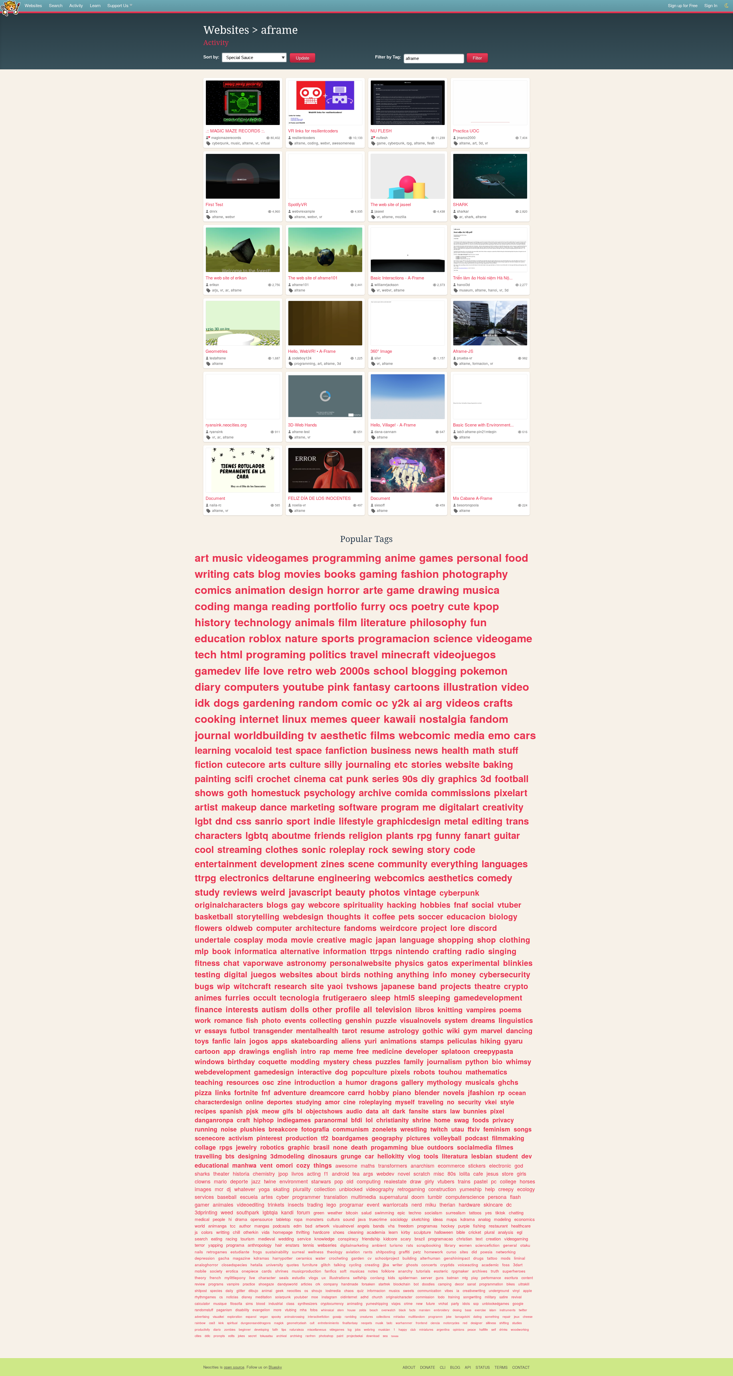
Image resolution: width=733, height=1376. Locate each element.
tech (206, 654)
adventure (290, 1092)
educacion (466, 916)
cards (267, 1271)
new (419, 1303)
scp (476, 1303)
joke (449, 1316)
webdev (385, 1173)
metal (456, 820)
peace (472, 1329)
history (213, 622)
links (223, 1092)
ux (324, 1277)
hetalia (257, 1264)
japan (386, 939)
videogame (504, 638)
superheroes (514, 1271)
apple (527, 1290)
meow (270, 1111)
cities (198, 1336)
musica (481, 589)
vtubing (290, 1309)
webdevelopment (223, 1071)
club (413, 1329)
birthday (241, 1061)
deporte (239, 1181)
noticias (232, 1296)
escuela (249, 1196)
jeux (516, 1316)
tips (283, 1329)
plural (489, 1232)
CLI (443, 1367)
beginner (245, 1329)
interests (242, 1009)
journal (212, 735)
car (369, 1156)
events (295, 1020)
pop (338, 1181)
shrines (281, 1271)
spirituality (363, 904)
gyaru (513, 1041)
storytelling (258, 916)
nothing (378, 974)
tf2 (324, 1138)
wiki (453, 1030)
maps (451, 1219)
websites (296, 974)
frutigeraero (345, 997)
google (518, 1303)
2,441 (358, 285)
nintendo (412, 951)
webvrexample (303, 211)
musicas (357, 1271)
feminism (496, 1129)
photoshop (326, 1336)
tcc (233, 1226)
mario (220, 1181)
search (201, 1239)
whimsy (518, 1061)
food (516, 557)
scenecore (210, 1138)
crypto (516, 985)
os (306, 1290)
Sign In (710, 5)
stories (426, 764)
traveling (431, 1101)
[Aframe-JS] (490, 323)
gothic (432, 1030)
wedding (286, 1239)
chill (236, 1232)
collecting (326, 1020)
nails (199, 1251)
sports (337, 638)
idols (466, 1303)
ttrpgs (381, 951)
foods (480, 1119)
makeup (239, 806)
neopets (366, 1323)
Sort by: (211, 56)
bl (299, 1111)
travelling (208, 1156)
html (231, 654)
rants (368, 1251)
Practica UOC (466, 131)
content (527, 1277)
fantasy (372, 686)
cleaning (355, 1232)
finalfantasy (350, 1323)
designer (476, 1323)
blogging (434, 670)
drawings (254, 1051)
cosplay (248, 939)
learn (393, 1232)
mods (506, 1258)
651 (359, 432)
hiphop (263, 1119)
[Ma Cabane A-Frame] (490, 470)
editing (487, 820)
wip (223, 985)
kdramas (261, 1258)
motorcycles (451, 1323)
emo (499, 735)
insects (296, 1204)
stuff (508, 750)
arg (433, 702)
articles (306, 1283)
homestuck (275, 792)
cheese (528, 1316)
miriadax (399, 1316)
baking (498, 764)
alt (385, 1111)
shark (469, 216)
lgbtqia (270, 1212)
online (254, 1101)
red (465, 1323)
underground (499, 1290)
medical (202, 1219)
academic (490, 1264)
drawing (438, 589)
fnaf (461, 904)
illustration (470, 686)
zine (284, 1082)
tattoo (492, 1258)
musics (394, 1290)
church (377, 1296)
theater (221, 1173)
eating (216, 1239)
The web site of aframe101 (313, 278)
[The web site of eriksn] (243, 249)
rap (325, 1051)
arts (277, 764)
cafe (478, 1173)
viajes (396, 1303)
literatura (455, 1156)
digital (235, 974)
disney (247, 1296)
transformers (392, 1165)
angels (363, 1226)
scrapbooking (429, 1245)
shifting (504, 1323)
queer (365, 718)
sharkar (463, 211)
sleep (381, 997)
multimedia (363, 1196)
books (340, 573)
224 (524, 505)
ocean (517, 1092)
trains (464, 1181)
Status (483, 1367)
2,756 (276, 285)
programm (435, 1316)
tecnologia (299, 997)
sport (298, 820)
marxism (424, 1310)
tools (431, 1156)
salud (366, 1212)
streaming (239, 849)
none (340, 1147)
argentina (443, 1329)
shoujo (317, 1290)
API (468, 1367)
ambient (379, 1245)
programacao (440, 1239)
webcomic (424, 735)
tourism (248, 1239)
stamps (432, 1041)
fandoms (360, 927)
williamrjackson (387, 284)
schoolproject (387, 1258)
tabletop (283, 1219)
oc (382, 702)
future (430, 1303)
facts (412, 1310)
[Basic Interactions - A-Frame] (408, 249)
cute (459, 606)
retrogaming (411, 1189)
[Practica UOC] (490, 102)
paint (340, 1336)
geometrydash (296, 1323)
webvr (325, 142)
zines (332, 863)
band (427, 985)
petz (417, 1251)
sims (249, 1303)
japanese (398, 985)
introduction (314, 1082)
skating (281, 1189)
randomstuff (204, 1309)
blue (417, 1147)
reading (290, 606)
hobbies (435, 904)
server (426, 1277)
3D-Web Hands (302, 425)
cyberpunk (220, 142)
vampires (481, 1009)
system (456, 1020)
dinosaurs (322, 1156)
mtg (465, 1277)
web (326, 670)
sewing (407, 849)
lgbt (203, 820)
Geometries (217, 351)
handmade (349, 1283)
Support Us (118, 5)
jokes (241, 1336)
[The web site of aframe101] (325, 249)
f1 (326, 1173)
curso (451, 1251)
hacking (402, 904)
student (507, 1156)
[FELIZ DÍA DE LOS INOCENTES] (325, 470)
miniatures (426, 1329)
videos (463, 702)
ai (417, 702)
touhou (450, 1071)
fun (478, 622)
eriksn (214, 284)
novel (404, 1173)
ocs (398, 606)
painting (213, 778)
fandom (489, 718)
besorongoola (468, 504)
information (344, 951)
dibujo (253, 1290)
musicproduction (306, 1271)
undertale (212, 939)
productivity (202, 1329)
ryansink (216, 431)
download (372, 1336)
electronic (500, 1165)
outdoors (440, 1147)
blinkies (518, 962)
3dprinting (206, 1212)
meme (343, 1051)
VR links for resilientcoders (313, 131)
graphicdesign (409, 820)
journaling (368, 764)
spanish (231, 1111)
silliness (491, 1323)
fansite (419, 1111)
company (331, 1283)
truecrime (378, 1219)
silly (333, 764)
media (469, 735)
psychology (329, 792)
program (400, 806)
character (267, 1277)
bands (379, 1226)
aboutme (291, 835)
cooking (215, 718)
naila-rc (215, 504)
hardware (469, 1204)
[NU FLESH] (408, 102)
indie (324, 820)
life (252, 670)
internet (259, 718)
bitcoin (352, 1212)
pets (407, 916)
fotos (314, 1309)
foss (506, 1264)
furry (373, 606)
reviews (240, 892)
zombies (229, 1329)
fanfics (330, 1271)
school (390, 670)
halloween (443, 1232)
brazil (420, 1239)
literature (383, 622)
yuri (370, 1041)
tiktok (500, 1212)
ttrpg (205, 877)
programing (276, 654)
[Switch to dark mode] (727, 5)
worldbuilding (269, 735)
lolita (464, 1173)
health (455, 750)
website (462, 764)
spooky (276, 1316)
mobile (200, 1271)
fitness (207, 962)
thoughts (344, 916)
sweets (408, 1290)
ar (460, 216)
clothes (281, 849)
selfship (360, 1277)
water (321, 1258)
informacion (376, 1290)
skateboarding (314, 1041)
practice (249, 1283)
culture (305, 764)
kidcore (390, 1239)
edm (297, 1226)
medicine (387, 1051)
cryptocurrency (332, 1303)
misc (439, 1173)
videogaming (516, 1239)
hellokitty (390, 1156)
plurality (302, 1189)
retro (299, 670)
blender (427, 1092)
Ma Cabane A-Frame (472, 498)
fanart (477, 835)
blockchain (401, 1283)
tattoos (475, 1212)
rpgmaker (460, 1271)
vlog (414, 1156)
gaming (378, 573)
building (410, 1258)
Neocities (211, 1367)
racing (231, 1239)
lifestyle (356, 820)
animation (260, 589)
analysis (505, 1232)
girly (429, 1181)
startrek (384, 1283)
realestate (395, 1181)
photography (475, 573)
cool (204, 849)
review (200, 1283)
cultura (333, 1219)
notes (373, 1271)
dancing (519, 1030)
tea (356, 1173)
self (493, 1329)
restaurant (498, 1226)
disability (242, 1309)
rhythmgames (205, 1296)
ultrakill (523, 1283)
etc (401, 764)
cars (525, 735)
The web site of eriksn (226, 278)
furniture (310, 1264)
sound (348, 1219)
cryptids (447, 1264)
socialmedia (474, 1147)
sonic (314, 849)
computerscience (465, 1196)
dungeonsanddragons (256, 1323)
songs (523, 1129)
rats (409, 1245)
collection (325, 1189)
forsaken (368, 1283)
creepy (506, 1189)
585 (277, 505)
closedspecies (234, 1264)
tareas (395, 1336)
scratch (421, 1173)
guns (440, 1277)
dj (229, 1189)
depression (205, 1258)
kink (221, 1323)
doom (417, 1196)
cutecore (245, 764)
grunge (351, 1156)
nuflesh (382, 137)
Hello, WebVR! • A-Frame (312, 351)
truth (495, 1271)
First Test (214, 204)
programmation (491, 1283)
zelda (362, 1310)
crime (408, 1303)
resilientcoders (303, 137)
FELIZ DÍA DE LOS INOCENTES (319, 498)
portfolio (335, 606)
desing (457, 1310)
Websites (33, 5)
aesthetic (343, 735)
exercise (480, 1310)
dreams (483, 1020)
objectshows (324, 1111)
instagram (329, 1296)
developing (261, 1329)
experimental (476, 962)
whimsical (327, 1310)
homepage (283, 1232)
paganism (224, 1309)
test (283, 750)
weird (273, 892)
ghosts (412, 1264)
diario (217, 1329)
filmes (504, 1147)
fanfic (221, 1041)
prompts (219, 1336)
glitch (325, 1264)
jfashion (481, 1092)
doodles (428, 1283)
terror (200, 1245)
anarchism (422, 1165)
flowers (208, 927)
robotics (272, 1147)
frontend (421, 1323)
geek (279, 1290)
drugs (478, 1258)
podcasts (281, 1226)
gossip (337, 1316)
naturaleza (296, 1329)
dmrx (213, 211)
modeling (502, 1219)
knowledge (324, 1239)
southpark (248, 1212)
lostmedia (333, 1290)
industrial (276, 1303)
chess (362, 1061)
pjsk (252, 1111)
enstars (292, 1245)
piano (402, 1092)
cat (336, 778)
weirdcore (398, 927)
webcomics (399, 877)
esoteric (441, 1271)
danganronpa (214, 1119)
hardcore (321, 1232)
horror (343, 589)
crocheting (338, 1258)
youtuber (301, 1296)
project (434, 927)
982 (524, 358)
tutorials (423, 1271)
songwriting (472, 1296)
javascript (310, 892)
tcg (350, 1329)
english (285, 1051)
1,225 (358, 358)
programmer (306, 1196)
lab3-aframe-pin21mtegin (476, 431)
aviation (353, 1251)
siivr (378, 357)
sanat (471, 1283)
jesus (492, 1173)
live (252, 1277)
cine (349, 1101)
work (203, 1020)
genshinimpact (457, 1258)
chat (231, 962)
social (483, 904)
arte (373, 589)
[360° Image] (408, 323)
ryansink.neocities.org (226, 425)
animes (208, 997)
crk (318, 1283)
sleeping (434, 997)
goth (237, 792)
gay (298, 904)
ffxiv (474, 1129)
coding (313, 142)
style (507, 1101)
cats (244, 573)
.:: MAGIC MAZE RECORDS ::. (235, 131)
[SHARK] (490, 176)
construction (442, 1189)
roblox (265, 638)
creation (493, 1239)
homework (433, 1251)
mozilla (400, 216)
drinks (503, 1329)
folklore (388, 1271)
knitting (450, 1009)
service (304, 1239)
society (216, 1271)
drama (241, 1219)
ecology (526, 1189)
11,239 (440, 138)
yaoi (335, 985)
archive (375, 792)
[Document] (243, 470)
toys (202, 1041)
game (381, 142)
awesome (346, 1165)
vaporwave (263, 962)
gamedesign (274, 1071)
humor (356, 1082)
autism (274, 1009)
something (492, 1316)
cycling (355, 1264)
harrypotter (283, 1258)
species (216, 1290)
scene (361, 863)
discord (482, 927)
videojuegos (464, 654)
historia (241, 1173)
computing (369, 1181)
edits (231, 1336)
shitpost (201, 1290)
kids (391, 1277)
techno (415, 1212)
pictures (418, 1138)
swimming (384, 1212)
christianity (392, 1119)
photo (271, 1020)
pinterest (269, 1138)
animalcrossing (294, 1316)
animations (398, 1041)
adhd (364, 1296)
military (490, 1296)
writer (398, 1264)
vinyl (516, 1290)
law (455, 1111)
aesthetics (451, 877)
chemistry (264, 1173)
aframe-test (301, 431)
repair (507, 1316)
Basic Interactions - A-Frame (397, 278)
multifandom (416, 1316)
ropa (298, 1219)
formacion (480, 363)
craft (243, 1119)
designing (252, 1156)
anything (413, 974)
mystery (336, 1061)
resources (242, 1082)
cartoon (207, 1051)
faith (275, 1329)
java (362, 1219)
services (204, 1196)
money (463, 974)
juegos (263, 974)
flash (515, 1196)
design (306, 589)
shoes (338, 1232)
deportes (280, 1101)
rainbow (200, 1323)
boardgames (350, 1138)
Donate (427, 1367)
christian (464, 1239)
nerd (416, 1204)
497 (359, 505)
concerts (429, 1264)
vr (256, 142)
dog (341, 1071)
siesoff (380, 504)
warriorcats (395, 1204)
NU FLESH (381, 131)
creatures (366, 1316)
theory (200, 1277)
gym (470, 1030)
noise (229, 1129)
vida (265, 1232)
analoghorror (206, 1264)
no (450, 1101)
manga (250, 606)
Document (215, 498)
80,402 (275, 138)
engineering (344, 877)
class (290, 1303)
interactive (314, 1071)
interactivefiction (318, 1316)
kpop (486, 606)
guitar (507, 835)
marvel (492, 1030)
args (368, 1173)
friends (329, 835)
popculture (369, 1071)
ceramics (304, 1258)
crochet (273, 778)
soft (343, 1271)
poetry (427, 606)
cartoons (417, 686)
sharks (202, 1173)
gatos (437, 962)
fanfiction (346, 750)
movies (302, 573)
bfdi (356, 1119)
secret (252, 1336)
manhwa (244, 1165)
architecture (317, 927)
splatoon (455, 1051)
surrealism (456, 1212)
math (483, 750)
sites (464, 1251)
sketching (420, 1219)
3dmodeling (287, 1156)
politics (327, 654)
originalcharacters (229, 904)
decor (459, 1283)
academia (376, 1232)
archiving (296, 1336)
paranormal (331, 1119)
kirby (405, 1232)
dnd (223, 820)
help (490, 1189)
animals (315, 622)
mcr (219, 1189)
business (391, 750)
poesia (486, 1251)
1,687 (276, 358)
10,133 (357, 138)
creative (331, 939)
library (450, 1245)
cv (370, 1258)
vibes (449, 1290)
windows (209, 1061)
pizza (203, 1092)
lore (457, 927)
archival (281, 1336)
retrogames (216, 1251)
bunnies (475, 1111)
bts (230, 1156)
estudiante (239, 1251)
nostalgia (442, 718)
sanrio (269, 820)
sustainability (277, 1251)
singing (502, 951)
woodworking (520, 1329)
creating (372, 1264)
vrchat (443, 1303)
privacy (503, 1119)
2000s (355, 670)
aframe (247, 142)
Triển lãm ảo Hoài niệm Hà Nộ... (483, 278)
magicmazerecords (226, 137)
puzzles (387, 1061)
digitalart (459, 806)
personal (479, 557)
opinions (458, 1329)
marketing (312, 806)
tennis (308, 1245)
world (200, 1226)
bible (460, 1232)
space (308, 750)
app (229, 1051)
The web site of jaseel (391, 204)
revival (516, 1296)
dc (509, 1204)
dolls (299, 1009)
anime (400, 557)
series (385, 778)
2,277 (523, 285)
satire (503, 1296)
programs (215, 1283)
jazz (256, 1181)
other (322, 1009)
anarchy (405, 1271)
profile (348, 1009)
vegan (264, 1316)
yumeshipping (377, 1303)
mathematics (486, 1071)
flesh (431, 142)
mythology (444, 1082)
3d (481, 142)
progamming (389, 1147)
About (409, 1367)
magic (361, 939)
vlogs (313, 1277)
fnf (265, 1092)
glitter (241, 1290)
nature (301, 638)
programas (427, 1226)
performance (491, 1277)
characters (218, 835)
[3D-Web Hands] (325, 396)
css (243, 820)
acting (314, 1173)
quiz (360, 1290)
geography (387, 1138)
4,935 (358, 211)
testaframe (218, 357)
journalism (444, 1061)
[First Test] (243, 176)
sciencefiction (487, 1245)
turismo (396, 1245)
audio (354, 1111)
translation (336, 1196)
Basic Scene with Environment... (483, 425)
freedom (406, 1226)
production (302, 1138)
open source (234, 1367)
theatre (487, 985)
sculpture (422, 1232)
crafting (447, 951)
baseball (227, 1196)
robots (424, 1071)
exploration (234, 1316)
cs (221, 1296)
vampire (233, 1283)
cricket (474, 1232)
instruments (507, 1310)
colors (207, 1232)
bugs (204, 985)
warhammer (404, 1323)
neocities (294, 1290)
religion (366, 835)
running (206, 1129)
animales (223, 1204)
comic (356, 702)
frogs (257, 1251)
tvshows (362, 985)
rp (501, 1092)
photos (384, 892)
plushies (252, 1129)
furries (237, 997)
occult (264, 997)
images (203, 1189)
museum (466, 289)
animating (354, 1303)
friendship (371, 1239)
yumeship (471, 1189)
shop (486, 939)
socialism (433, 1212)
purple (464, 1226)
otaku (525, 1245)
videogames (278, 557)
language (417, 939)
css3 (212, 1323)
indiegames (294, 1119)
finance (208, 1009)
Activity (76, 5)
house (351, 1310)
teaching (209, 1082)
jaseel (379, 211)
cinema (310, 778)
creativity (502, 806)
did (474, 1251)
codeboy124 (302, 357)
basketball (214, 916)
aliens (351, 1041)
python (476, 1061)
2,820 (523, 211)
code (464, 849)
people (219, 1219)
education (220, 638)
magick (278, 1323)
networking (506, 1251)
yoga (264, 1189)
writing (212, 573)
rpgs (225, 1147)
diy (428, 778)
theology (334, 1251)
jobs (357, 1329)
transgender (273, 1030)
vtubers (446, 1181)
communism (351, 1129)
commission (425, 1296)
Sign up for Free (682, 5)
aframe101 (300, 284)
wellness (316, 1251)
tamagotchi (462, 1316)
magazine (241, 1258)
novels (453, 1092)
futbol (240, 1030)
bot (416, 1283)
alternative (300, 951)
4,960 (276, 211)
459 (442, 505)
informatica (256, 951)
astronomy (306, 962)
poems (510, 1009)
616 (524, 432)
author (245, 1226)
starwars (321, 1181)
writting (222, 1232)
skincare (493, 1204)
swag (461, 1119)
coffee (384, 916)
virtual (265, 142)
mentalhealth (317, 1030)
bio (497, 1061)
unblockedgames (495, 1303)
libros (424, 1009)
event (373, 1204)
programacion (394, 638)
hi (230, 1219)
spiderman (408, 1277)
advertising (202, 1316)
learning (213, 750)
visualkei (218, 1316)
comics (213, 589)
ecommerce (451, 1165)
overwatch (388, 1310)
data (372, 1111)
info (440, 974)
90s (410, 778)
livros (297, 1173)
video (515, 686)
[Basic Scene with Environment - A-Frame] (490, 396)
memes (328, 718)
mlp (202, 951)
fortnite (246, 1092)
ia (457, 1290)
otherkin (250, 1232)
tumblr (435, 1196)
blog (269, 573)
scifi (244, 778)
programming (304, 363)
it (366, 916)
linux (294, 718)
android (340, 1173)
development (289, 863)
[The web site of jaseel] (408, 176)
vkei (491, 1101)
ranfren (311, 1336)
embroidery (441, 1310)
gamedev (218, 670)
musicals (479, 1082)
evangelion (261, 1309)
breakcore (283, 1129)
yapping (215, 1245)
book (221, 951)
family (413, 1061)
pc (493, 1181)
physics (409, 962)
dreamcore (327, 1092)
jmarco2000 (466, 137)
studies (517, 1323)
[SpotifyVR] (325, 176)
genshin (358, 1020)
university (274, 1264)
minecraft (405, 654)
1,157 (441, 358)
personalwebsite (360, 962)
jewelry (246, 1147)
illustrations (339, 1277)
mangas (261, 1226)
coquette (272, 1061)
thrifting (303, 1232)
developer (421, 1051)
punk (357, 778)
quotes (293, 1264)
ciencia (435, 1323)
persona (497, 1196)
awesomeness (343, 142)
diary (208, 686)
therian (447, 1204)
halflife (483, 1329)
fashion (420, 573)
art (474, 142)
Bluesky (275, 1367)
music (235, 142)
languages (505, 863)
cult (312, 1323)
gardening (269, 702)
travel (364, 654)
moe (314, 1296)
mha (303, 1309)
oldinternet (348, 1296)
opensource (262, 1219)
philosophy (438, 622)
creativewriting (474, 1290)
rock (378, 849)
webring (369, 1329)
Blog (455, 1367)
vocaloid (253, 750)
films (382, 735)
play (474, 1277)
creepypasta (493, 1051)
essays (215, 1030)
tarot (349, 1030)
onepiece (250, 1271)
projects (455, 985)
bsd (308, 1226)
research (290, 985)
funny (448, 835)
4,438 (441, 211)
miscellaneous (316, 1329)
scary (406, 1239)
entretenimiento (328, 1323)
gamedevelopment (488, 997)
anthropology (260, 1245)
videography (380, 1189)
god (519, 1165)
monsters (315, 1219)
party (455, 1303)
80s (452, 1173)
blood (260, 1303)
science (453, 638)
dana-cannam (385, 431)
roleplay (347, 849)
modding (305, 1061)
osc (268, 1082)
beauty (350, 892)
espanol (251, 1316)
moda (277, 939)
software (357, 806)
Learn (95, 5)
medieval (266, 1239)
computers (251, 686)
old (349, 1181)
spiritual (232, 1323)
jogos (258, 1041)
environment (293, 1181)
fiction (209, 764)
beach (374, 1310)
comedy (494, 877)
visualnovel (343, 1226)
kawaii (400, 718)
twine (270, 1181)
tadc (389, 1323)
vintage (419, 892)
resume (372, 1030)
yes (488, 1212)
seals (284, 1277)
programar (351, 1204)
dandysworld (287, 1283)
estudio (298, 1277)
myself (405, 1101)
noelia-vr (299, 504)
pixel (497, 1111)
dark (399, 1111)
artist (206, 806)
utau (457, 1129)
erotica (232, 1271)
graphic (299, 1147)
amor (332, 1101)
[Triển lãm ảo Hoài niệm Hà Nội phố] (490, 249)
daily (229, 1290)
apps (279, 1041)
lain (240, 1041)
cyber (282, 1196)
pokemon (484, 670)
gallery (412, 1082)
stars (439, 1111)
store (507, 1173)
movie (302, 939)
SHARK (460, 204)
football (512, 778)
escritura (511, 1277)
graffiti (404, 1251)
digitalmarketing (354, 1245)
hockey (448, 1226)
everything (454, 863)
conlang (377, 1277)
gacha (223, 1258)
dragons (384, 1082)
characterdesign (218, 1101)
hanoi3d (463, 284)
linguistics (515, 1020)
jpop (283, 1173)
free (362, 1051)
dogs (226, 702)
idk (202, 702)
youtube (303, 686)
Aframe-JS (463, 351)
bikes (511, 1283)
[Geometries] (243, 323)
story (438, 849)
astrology (403, 1030)
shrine (421, 1119)
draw (415, 1181)
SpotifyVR (297, 204)
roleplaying (375, 1101)
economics (524, 1219)
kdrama (467, 1219)
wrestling (413, 1129)
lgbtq (256, 835)
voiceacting (468, 1264)
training (454, 1296)
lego (331, 1204)
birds (350, 974)
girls (521, 1173)
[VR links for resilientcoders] (325, 102)
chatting (516, 1212)
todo (441, 1296)
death (359, 1147)
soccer (430, 916)
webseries (327, 1245)
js (196, 1232)
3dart (518, 1264)
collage (205, 1147)
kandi (287, 1212)
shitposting (385, 1251)
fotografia (315, 1129)
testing (207, 974)
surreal (298, 1251)
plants (399, 835)
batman (453, 1277)
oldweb (239, 927)
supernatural (393, 1196)
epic (401, 1212)
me (429, 806)
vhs (391, 1226)
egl (519, 1232)
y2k (401, 702)
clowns (202, 1181)
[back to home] (10, 8)
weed (227, 1212)
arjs (215, 289)
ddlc (207, 1336)
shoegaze (266, 1283)
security (469, 1101)
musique (220, 1303)
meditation (263, 1296)
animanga (217, 1226)
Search (55, 5)
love (273, 670)
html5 (404, 997)
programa (235, 1245)
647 (442, 432)
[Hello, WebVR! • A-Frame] (325, 323)
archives (479, 1271)
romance (228, 1020)
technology (262, 622)
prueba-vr (464, 357)
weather (335, 1212)
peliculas (462, 1041)
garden (357, 1258)
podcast (476, 1138)
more (277, 1309)
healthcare (521, 1226)
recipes (205, 1111)
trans (517, 820)
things (323, 1165)
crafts (498, 702)
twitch (439, 1129)
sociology (399, 1219)
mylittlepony (235, 1277)
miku (430, 1204)
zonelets (384, 1129)
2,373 (441, 285)
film (347, 622)
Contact (521, 1367)
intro (308, 1051)
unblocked (350, 1189)
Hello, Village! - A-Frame (393, 425)
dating (477, 1316)
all (367, 1009)
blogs (277, 904)
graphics (457, 778)
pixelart (510, 792)
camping (445, 1283)
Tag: (388, 56)
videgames (337, 1329)
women (465, 1245)
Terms (501, 1367)
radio (475, 951)
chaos (349, 1290)
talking (340, 1264)
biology (503, 916)
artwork (323, 1226)
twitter (523, 1310)
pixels (400, 1071)
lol (369, 1119)
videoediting (250, 1204)
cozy (303, 1165)
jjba (386, 1264)
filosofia (236, 1303)
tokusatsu (266, 1336)
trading (315, 1204)
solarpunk (283, 1296)
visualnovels (420, 1020)
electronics (244, 877)
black (402, 1310)
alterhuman (430, 1258)
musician (384, 1329)
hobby (378, 1092)
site (317, 985)
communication (429, 1290)
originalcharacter (399, 1296)
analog (484, 1219)
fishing (479, 1226)
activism (240, 1138)
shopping (456, 939)
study (207, 892)
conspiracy (348, 1239)
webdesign (303, 916)
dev (526, 1156)
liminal (519, 1258)
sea (385, 1336)
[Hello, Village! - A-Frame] (408, 396)
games (436, 557)
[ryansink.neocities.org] (243, 396)
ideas (438, 1219)
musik (379, 1323)
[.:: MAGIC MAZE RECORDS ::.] (243, 102)
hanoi (492, 289)
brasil (321, 1147)
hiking (490, 1041)
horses (527, 1181)
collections (383, 1316)
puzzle (386, 1020)
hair (278, 1245)
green (319, 1212)
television (394, 1009)
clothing (514, 939)
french (215, 1277)
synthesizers (307, 1303)
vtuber (509, 904)
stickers (477, 1165)
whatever (244, 1189)
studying (309, 1101)
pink (339, 686)
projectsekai (355, 1336)
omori (284, 1165)
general (510, 1245)
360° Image (381, 351)
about (327, 974)
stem (340, 1310)
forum (303, 1212)
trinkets (276, 1204)
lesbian (481, 1156)
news (426, 750)
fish (252, 1020)
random (318, 702)
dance (273, 806)
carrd (356, 1092)
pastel (481, 1181)
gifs (288, 1111)
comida (411, 792)
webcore (324, 904)
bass (468, 1310)
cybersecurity (504, 974)
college (508, 1181)
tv (312, 735)
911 (277, 432)
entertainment (226, 863)
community (402, 863)
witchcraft (252, 985)
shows (209, 792)
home (442, 1119)
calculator (202, 1303)
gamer (202, 1204)
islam (492, 1310)
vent (266, 1165)
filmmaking (508, 1138)
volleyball (448, 1138)
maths (368, 1165)
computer (274, 927)
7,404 (523, 138)
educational (212, 1165)
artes (267, 1196)
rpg (409, 142)
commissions (460, 792)
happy (403, 1329)
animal (267, 1290)
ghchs (508, 1082)
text (479, 1239)
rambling (350, 1316)
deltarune (293, 877)
